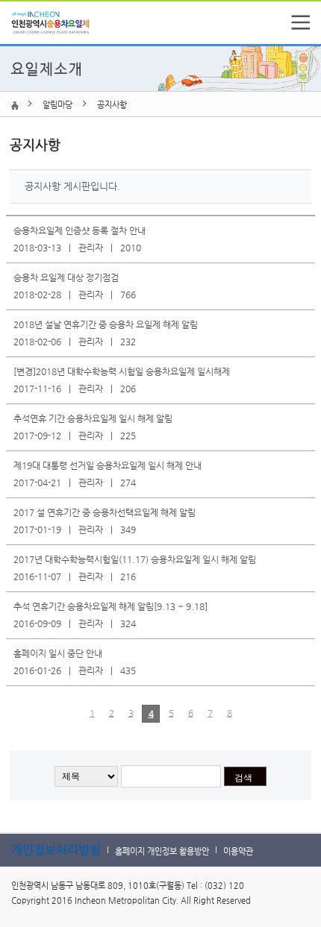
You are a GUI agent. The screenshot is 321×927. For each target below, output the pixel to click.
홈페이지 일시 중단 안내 (57, 653)
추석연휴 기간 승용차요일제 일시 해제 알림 (92, 418)
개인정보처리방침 (56, 850)
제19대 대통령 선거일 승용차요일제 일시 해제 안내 (107, 465)
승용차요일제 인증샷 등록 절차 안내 (79, 230)
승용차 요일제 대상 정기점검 (66, 277)
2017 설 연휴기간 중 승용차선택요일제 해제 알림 (104, 512)
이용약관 (238, 851)
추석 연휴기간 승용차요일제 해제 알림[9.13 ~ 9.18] (110, 606)
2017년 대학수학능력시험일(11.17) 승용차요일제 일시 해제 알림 (134, 559)
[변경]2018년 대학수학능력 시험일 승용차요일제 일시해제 (121, 371)
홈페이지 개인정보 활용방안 (162, 851)
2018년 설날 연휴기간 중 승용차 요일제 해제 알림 (105, 324)
